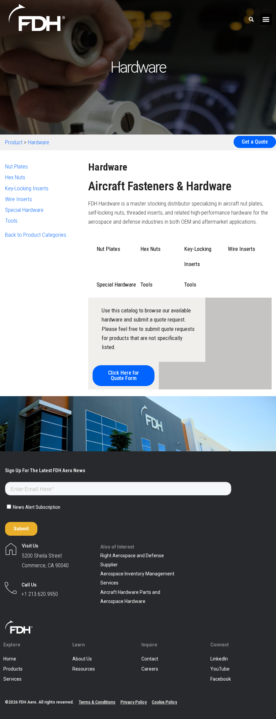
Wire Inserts (18, 199)
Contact (149, 658)
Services (12, 679)
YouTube (220, 669)
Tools (11, 220)
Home (9, 658)
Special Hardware (24, 209)
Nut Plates (16, 166)
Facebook (220, 679)
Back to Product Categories (35, 234)
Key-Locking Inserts (26, 188)
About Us (82, 658)
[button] (266, 19)
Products (13, 669)
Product (14, 142)
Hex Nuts (15, 177)
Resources (83, 669)
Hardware (38, 142)
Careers (149, 669)
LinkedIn (219, 658)
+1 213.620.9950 (40, 594)
